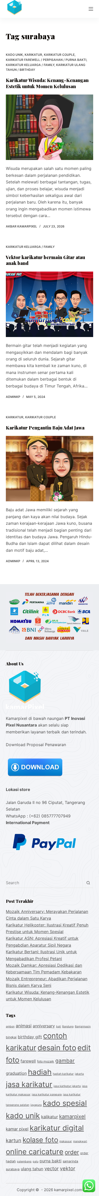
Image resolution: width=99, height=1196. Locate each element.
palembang (24, 1161)
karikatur (33, 55)
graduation (16, 1073)
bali (58, 1026)
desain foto (57, 1047)
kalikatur (49, 1116)
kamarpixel (72, 1116)
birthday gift (30, 1036)
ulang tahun (32, 1168)
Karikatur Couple (59, 55)
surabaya (13, 1169)
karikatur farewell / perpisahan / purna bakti (46, 60)
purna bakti (50, 1160)
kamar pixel (17, 1129)
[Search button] (88, 883)
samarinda (70, 1161)
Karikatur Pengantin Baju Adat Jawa (45, 428)
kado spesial (65, 1103)
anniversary (44, 1025)
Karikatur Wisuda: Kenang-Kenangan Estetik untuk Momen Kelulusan (47, 83)
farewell (28, 1061)
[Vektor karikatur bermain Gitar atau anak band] (49, 304)
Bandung (68, 1026)
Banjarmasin (83, 1026)
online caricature (34, 1151)
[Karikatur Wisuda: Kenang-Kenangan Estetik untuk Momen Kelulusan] (49, 127)
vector (51, 1169)
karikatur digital (57, 1127)
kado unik (14, 55)
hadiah (40, 1072)
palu (35, 1161)
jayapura (36, 1105)
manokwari (80, 1141)
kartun (13, 1140)
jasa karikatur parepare (47, 1094)
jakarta (79, 1074)
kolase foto (40, 1140)
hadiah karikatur (63, 1074)
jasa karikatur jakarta (67, 1086)
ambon (10, 1026)
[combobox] (44, 883)
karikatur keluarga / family (30, 65)
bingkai (11, 1037)
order (72, 1152)
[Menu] (91, 9)
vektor (67, 1168)
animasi (23, 1025)
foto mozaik (45, 1061)
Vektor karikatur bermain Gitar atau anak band (45, 260)
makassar (65, 1141)
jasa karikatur (29, 1084)
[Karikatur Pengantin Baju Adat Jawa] (49, 468)
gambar (65, 1060)
